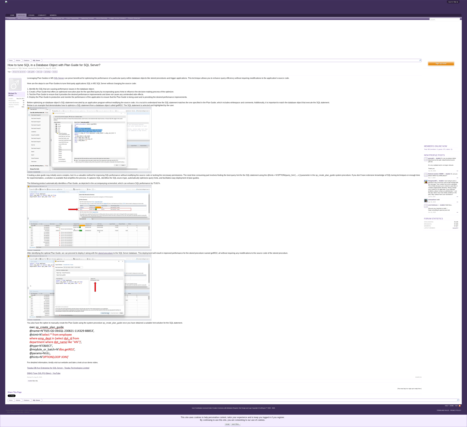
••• (457, 171)
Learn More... (236, 424)
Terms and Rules (443, 410)
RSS (460, 406)
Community (42, 15)
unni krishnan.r (433, 205)
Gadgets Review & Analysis (117, 18)
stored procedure (105, 253)
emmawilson (432, 199)
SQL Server (23, 68)
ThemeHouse (34, 412)
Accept (227, 424)
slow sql (39, 71)
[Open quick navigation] (420, 60)
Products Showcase (134, 18)
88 (23, 100)
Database (47, 18)
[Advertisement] (233, 39)
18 (23, 104)
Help (446, 405)
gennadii (431, 158)
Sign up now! (441, 64)
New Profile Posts (434, 155)
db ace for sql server (19, 71)
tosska (55, 71)
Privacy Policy (455, 410)
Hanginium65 (432, 181)
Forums (31, 15)
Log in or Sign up (453, 2)
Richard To (40, 68)
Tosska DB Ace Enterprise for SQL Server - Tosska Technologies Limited (58, 368)
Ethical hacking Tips (58, 18)
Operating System (36, 18)
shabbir (30, 381)
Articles (21, 15)
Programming (11, 18)
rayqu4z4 (455, 228)
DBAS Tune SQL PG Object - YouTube (43, 373)
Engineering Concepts (87, 18)
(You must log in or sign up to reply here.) (409, 388)
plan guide (31, 71)
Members (53, 15)
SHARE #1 (418, 377)
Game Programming (72, 18)
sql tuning (47, 71)
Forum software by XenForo (22, 410)
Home (12, 15)
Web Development (23, 18)
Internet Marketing (101, 18)
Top (456, 405)
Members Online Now (435, 146)
